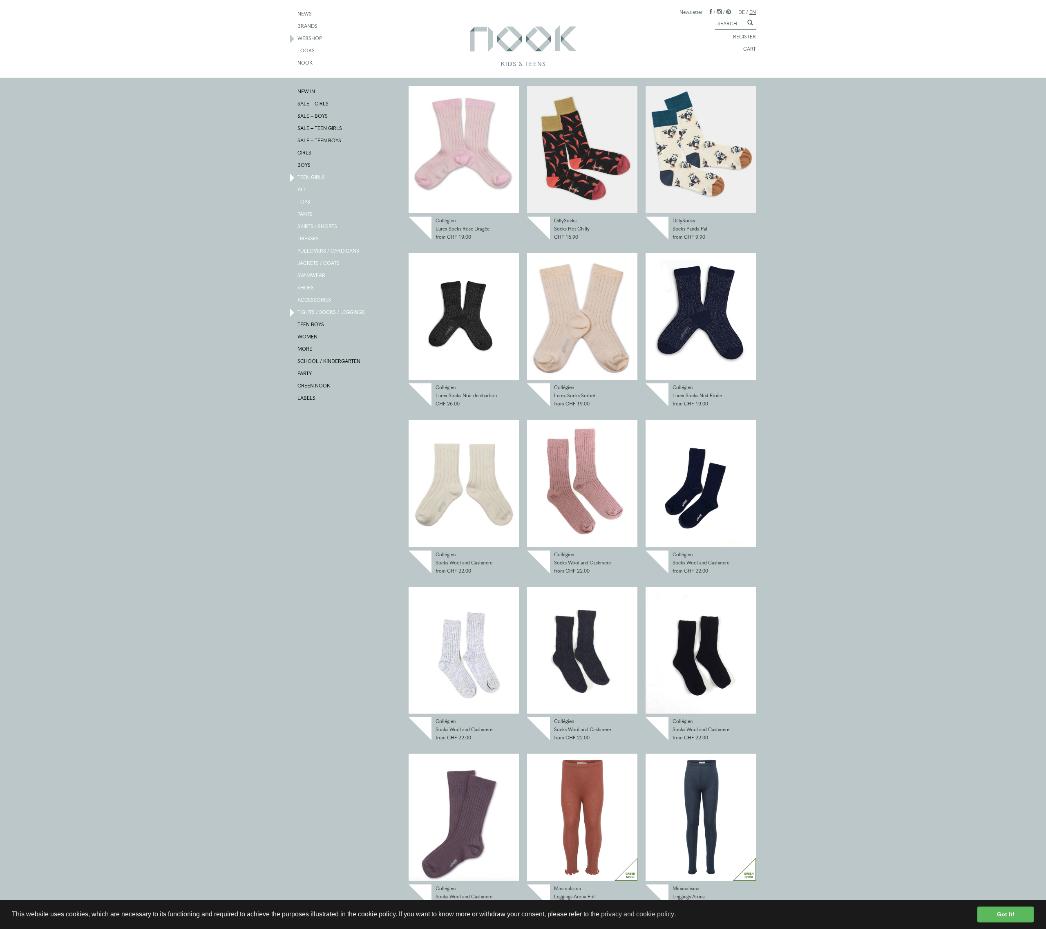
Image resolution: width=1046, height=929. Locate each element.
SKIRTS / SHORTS (317, 226)
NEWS (305, 14)
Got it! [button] (1006, 914)
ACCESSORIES (314, 300)
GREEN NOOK (314, 386)
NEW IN (306, 91)
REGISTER (744, 37)
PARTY (305, 373)
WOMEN (307, 337)
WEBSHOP (310, 38)
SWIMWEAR (311, 275)
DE (741, 12)
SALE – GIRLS (313, 104)
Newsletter (690, 12)
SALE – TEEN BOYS (319, 140)
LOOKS (306, 50)
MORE (305, 349)
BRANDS (307, 26)
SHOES (306, 287)
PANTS (305, 214)
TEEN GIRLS (311, 177)
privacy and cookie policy (637, 914)
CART (749, 49)
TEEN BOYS (311, 324)
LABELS (306, 398)
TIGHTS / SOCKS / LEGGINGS (331, 312)
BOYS (304, 165)
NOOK (305, 63)
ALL (302, 189)
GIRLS (304, 153)
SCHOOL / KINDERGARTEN (329, 361)
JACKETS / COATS (319, 263)
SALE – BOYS (313, 116)
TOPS (304, 202)
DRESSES (308, 238)
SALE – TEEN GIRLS (320, 128)
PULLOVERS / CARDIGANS (328, 251)
